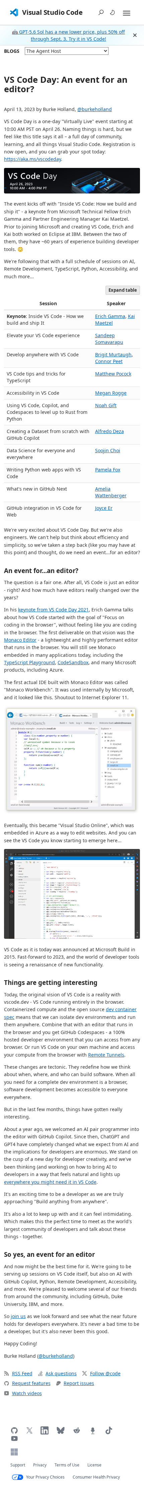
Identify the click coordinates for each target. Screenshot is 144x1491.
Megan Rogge (111, 393)
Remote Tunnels (106, 1055)
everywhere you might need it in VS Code (50, 1182)
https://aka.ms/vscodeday (32, 159)
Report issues (79, 1383)
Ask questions (61, 1373)
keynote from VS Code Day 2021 (53, 609)
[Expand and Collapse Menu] (126, 13)
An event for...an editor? (41, 570)
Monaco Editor (20, 640)
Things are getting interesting (50, 982)
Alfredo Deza (109, 431)
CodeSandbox (73, 662)
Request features (31, 1383)
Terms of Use (67, 1465)
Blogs (11, 51)
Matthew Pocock (113, 373)
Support (17, 1465)
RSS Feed (22, 1373)
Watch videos (27, 1393)
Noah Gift (106, 405)
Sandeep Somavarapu (109, 338)
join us (18, 1316)
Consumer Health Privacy (96, 1477)
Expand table (123, 290)
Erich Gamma (110, 316)
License (94, 1465)
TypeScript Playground (29, 662)
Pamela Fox (107, 469)
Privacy (40, 1465)
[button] (101, 12)
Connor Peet (109, 361)
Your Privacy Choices (45, 1477)
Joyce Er (104, 508)
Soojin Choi (107, 450)
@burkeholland (94, 109)
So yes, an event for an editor (49, 1254)
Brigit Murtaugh (113, 354)
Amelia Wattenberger (111, 492)
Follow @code (105, 1373)
